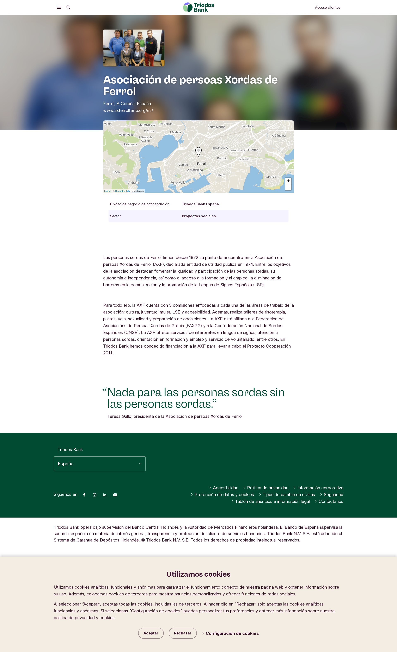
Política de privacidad (267, 487)
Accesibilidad (225, 487)
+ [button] (288, 180)
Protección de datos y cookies (224, 494)
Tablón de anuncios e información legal (272, 501)
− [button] (288, 187)
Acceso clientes (327, 7)
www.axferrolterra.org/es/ (128, 110)
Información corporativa (320, 487)
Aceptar (150, 633)
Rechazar (182, 633)
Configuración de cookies (232, 633)
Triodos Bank (70, 449)
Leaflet (107, 190)
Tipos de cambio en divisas (289, 494)
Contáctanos (331, 501)
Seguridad (333, 494)
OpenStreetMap (123, 190)
